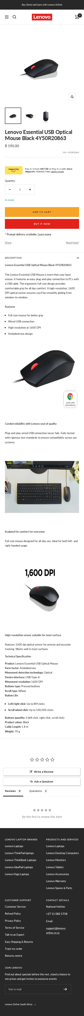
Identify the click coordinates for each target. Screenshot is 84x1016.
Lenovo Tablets (55, 867)
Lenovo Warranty (56, 881)
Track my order (13, 948)
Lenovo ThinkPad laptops (19, 853)
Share (8, 242)
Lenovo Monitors (56, 860)
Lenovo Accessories (57, 874)
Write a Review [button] (43, 772)
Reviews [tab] (10, 791)
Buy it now (42, 223)
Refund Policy (13, 913)
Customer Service (15, 906)
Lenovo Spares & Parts (59, 888)
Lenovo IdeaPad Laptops (19, 867)
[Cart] (77, 17)
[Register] (65, 989)
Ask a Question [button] (43, 781)
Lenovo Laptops (14, 846)
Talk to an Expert (14, 934)
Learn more (57, 171)
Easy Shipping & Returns (19, 941)
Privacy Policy (13, 920)
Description (13, 257)
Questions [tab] (35, 791)
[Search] (14, 17)
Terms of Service (14, 927)
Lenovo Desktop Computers (62, 853)
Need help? (72, 242)
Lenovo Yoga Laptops (17, 874)
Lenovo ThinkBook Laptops (20, 860)
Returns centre (13, 955)
